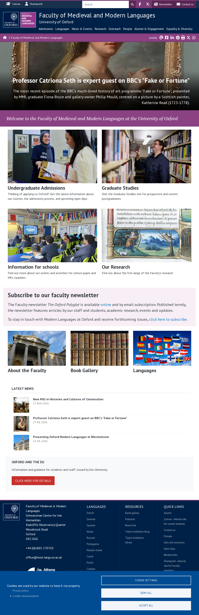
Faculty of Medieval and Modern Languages (97, 15)
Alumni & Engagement (149, 29)
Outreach (115, 29)
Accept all (146, 605)
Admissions (46, 29)
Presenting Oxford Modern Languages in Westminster (71, 437)
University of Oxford (56, 21)
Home (5, 37)
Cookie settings (146, 580)
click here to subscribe (168, 319)
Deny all (146, 593)
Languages (62, 29)
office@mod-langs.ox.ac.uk (44, 557)
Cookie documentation (26, 596)
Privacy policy (21, 590)
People (127, 29)
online (105, 304)
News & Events (82, 29)
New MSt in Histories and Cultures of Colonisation (68, 399)
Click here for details (33, 481)
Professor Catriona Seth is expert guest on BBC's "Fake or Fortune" (80, 418)
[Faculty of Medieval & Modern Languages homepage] (28, 20)
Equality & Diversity (179, 29)
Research (100, 29)
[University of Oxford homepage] (11, 20)
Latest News (23, 388)
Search (132, 4)
